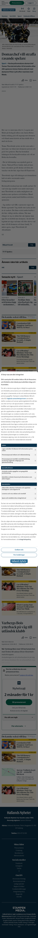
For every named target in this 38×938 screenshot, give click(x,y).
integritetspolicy (25, 539)
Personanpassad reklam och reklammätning (16, 455)
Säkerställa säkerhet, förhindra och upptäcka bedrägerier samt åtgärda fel (16, 488)
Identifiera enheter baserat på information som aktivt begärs (17, 478)
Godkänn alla (19, 550)
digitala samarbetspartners (16, 398)
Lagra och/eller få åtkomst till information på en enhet (17, 449)
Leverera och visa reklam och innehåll (14, 494)
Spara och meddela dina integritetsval (14, 498)
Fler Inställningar (19, 555)
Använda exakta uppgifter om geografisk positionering (15, 472)
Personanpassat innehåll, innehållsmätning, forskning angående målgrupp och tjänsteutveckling (16, 460)
